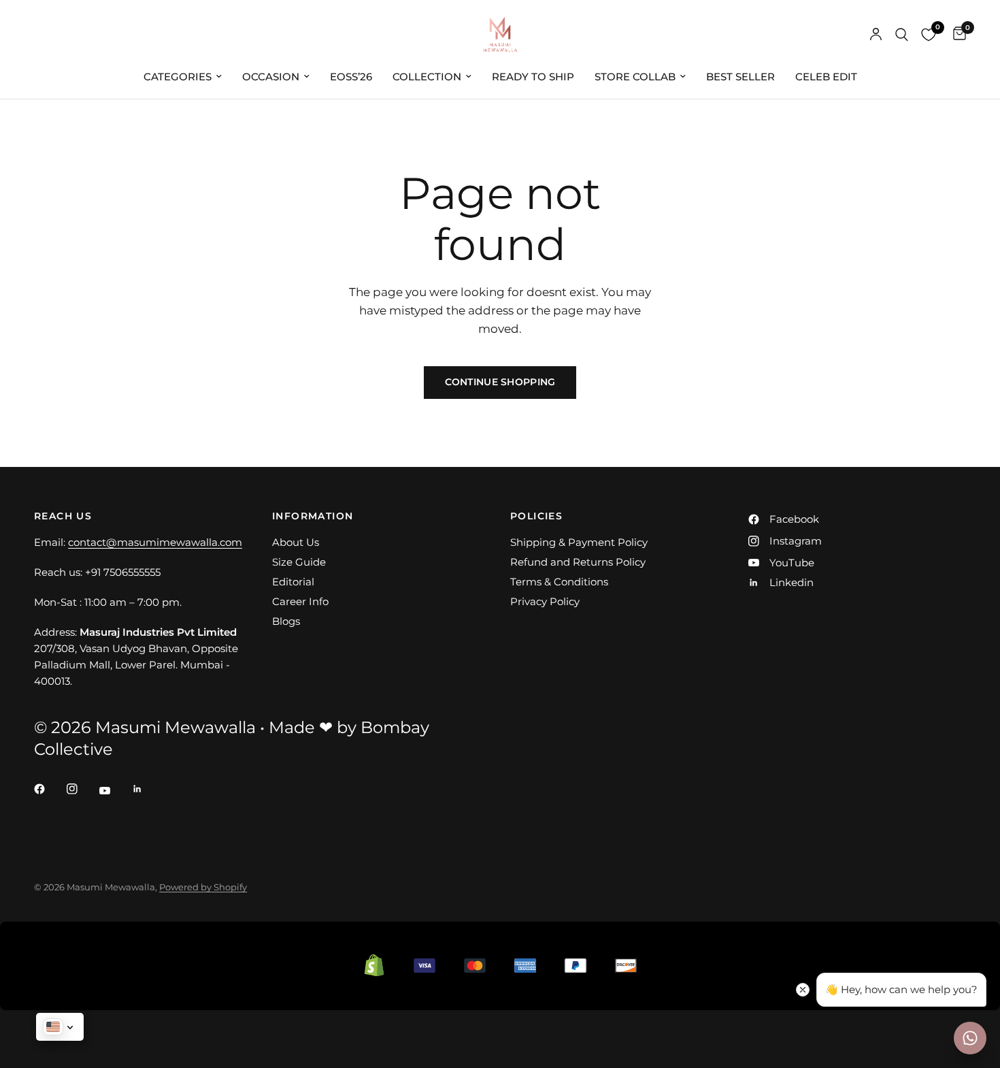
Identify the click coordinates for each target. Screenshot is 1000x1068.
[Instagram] (82, 789)
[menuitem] (182, 77)
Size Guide (299, 561)
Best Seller (740, 76)
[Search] (901, 34)
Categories (178, 76)
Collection (427, 76)
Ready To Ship (533, 76)
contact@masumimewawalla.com (155, 542)
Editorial (293, 581)
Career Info (300, 601)
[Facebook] (49, 789)
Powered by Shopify (203, 886)
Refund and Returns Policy (578, 561)
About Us (295, 542)
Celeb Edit (826, 76)
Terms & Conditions (559, 581)
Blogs (286, 621)
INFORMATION (312, 516)
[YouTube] (114, 790)
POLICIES (536, 516)
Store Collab (635, 76)
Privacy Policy (545, 601)
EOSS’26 (351, 76)
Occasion (270, 76)
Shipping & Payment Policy (579, 542)
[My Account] (875, 34)
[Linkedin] (147, 789)
